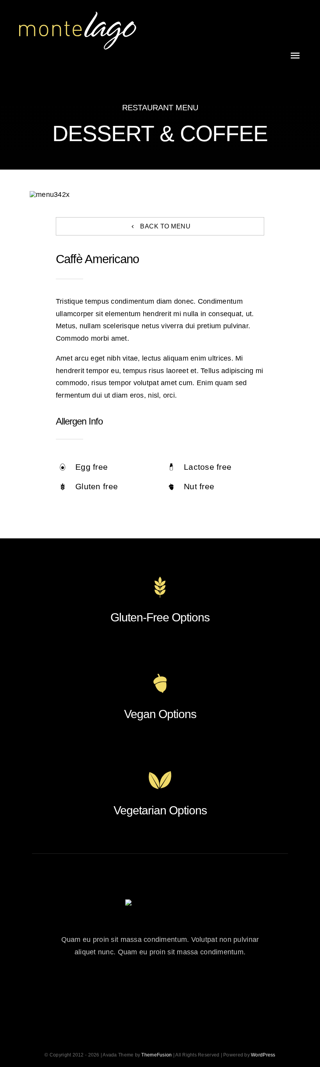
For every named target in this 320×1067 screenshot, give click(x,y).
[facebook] (117, 987)
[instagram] (160, 987)
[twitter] (139, 987)
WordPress (263, 1055)
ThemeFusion (156, 1055)
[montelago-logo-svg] (77, 15)
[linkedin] (203, 987)
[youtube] (181, 987)
